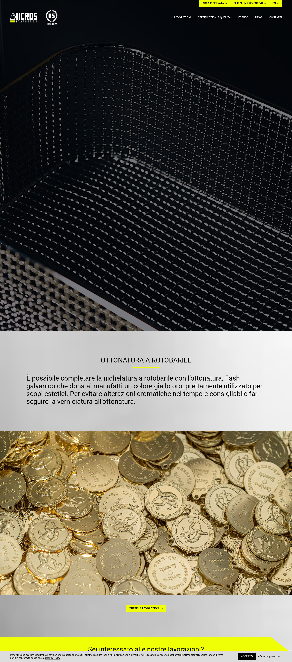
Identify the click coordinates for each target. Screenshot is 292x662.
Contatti (275, 17)
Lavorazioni (182, 17)
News (259, 17)
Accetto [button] (247, 656)
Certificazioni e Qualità (214, 17)
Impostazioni (273, 656)
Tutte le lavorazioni (144, 608)
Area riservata (213, 3)
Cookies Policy (52, 658)
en (274, 3)
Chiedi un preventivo (248, 3)
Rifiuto (261, 656)
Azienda (242, 17)
